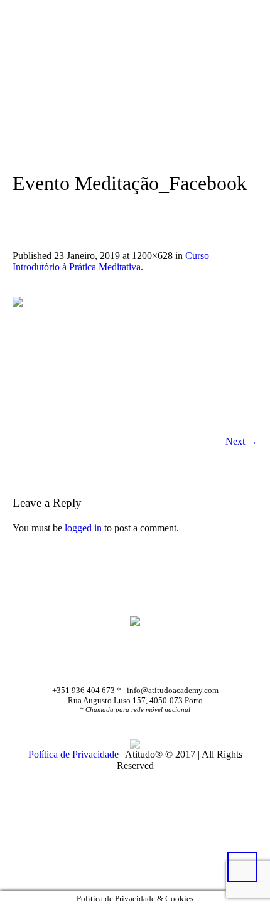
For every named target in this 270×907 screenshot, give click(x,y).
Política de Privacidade (73, 754)
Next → (241, 441)
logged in (83, 527)
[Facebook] (118, 663)
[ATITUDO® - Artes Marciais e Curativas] (135, 620)
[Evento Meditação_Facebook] (135, 361)
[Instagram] (156, 663)
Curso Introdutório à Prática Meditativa (111, 261)
